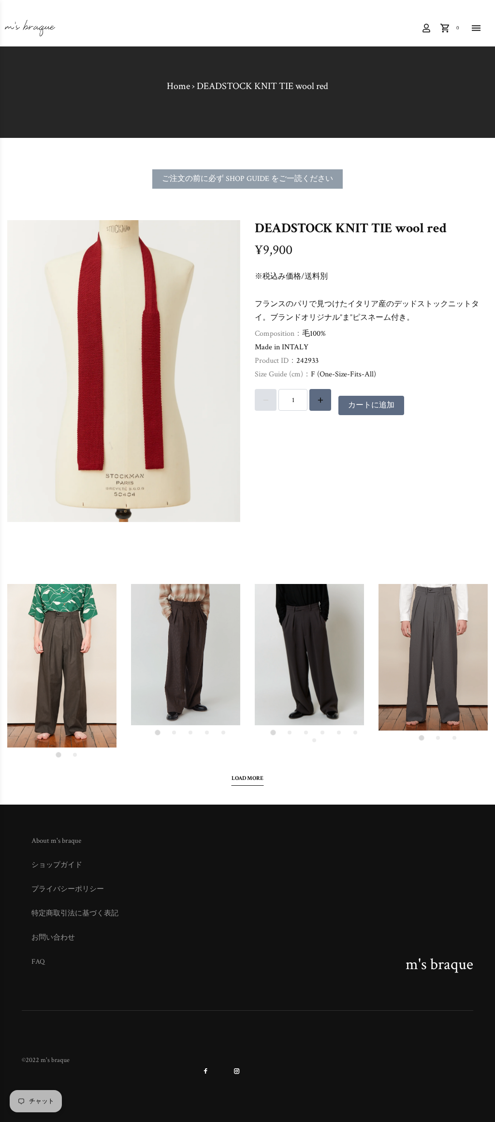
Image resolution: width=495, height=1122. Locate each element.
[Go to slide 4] (207, 732)
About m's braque (56, 840)
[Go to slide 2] (75, 755)
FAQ (38, 961)
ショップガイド (56, 864)
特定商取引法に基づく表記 (74, 913)
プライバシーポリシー (67, 889)
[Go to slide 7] (314, 740)
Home (178, 86)
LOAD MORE (247, 778)
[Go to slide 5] (223, 732)
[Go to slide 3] (190, 732)
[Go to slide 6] (355, 732)
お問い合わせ (53, 937)
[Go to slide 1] (58, 755)
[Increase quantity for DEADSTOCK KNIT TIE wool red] (320, 400)
